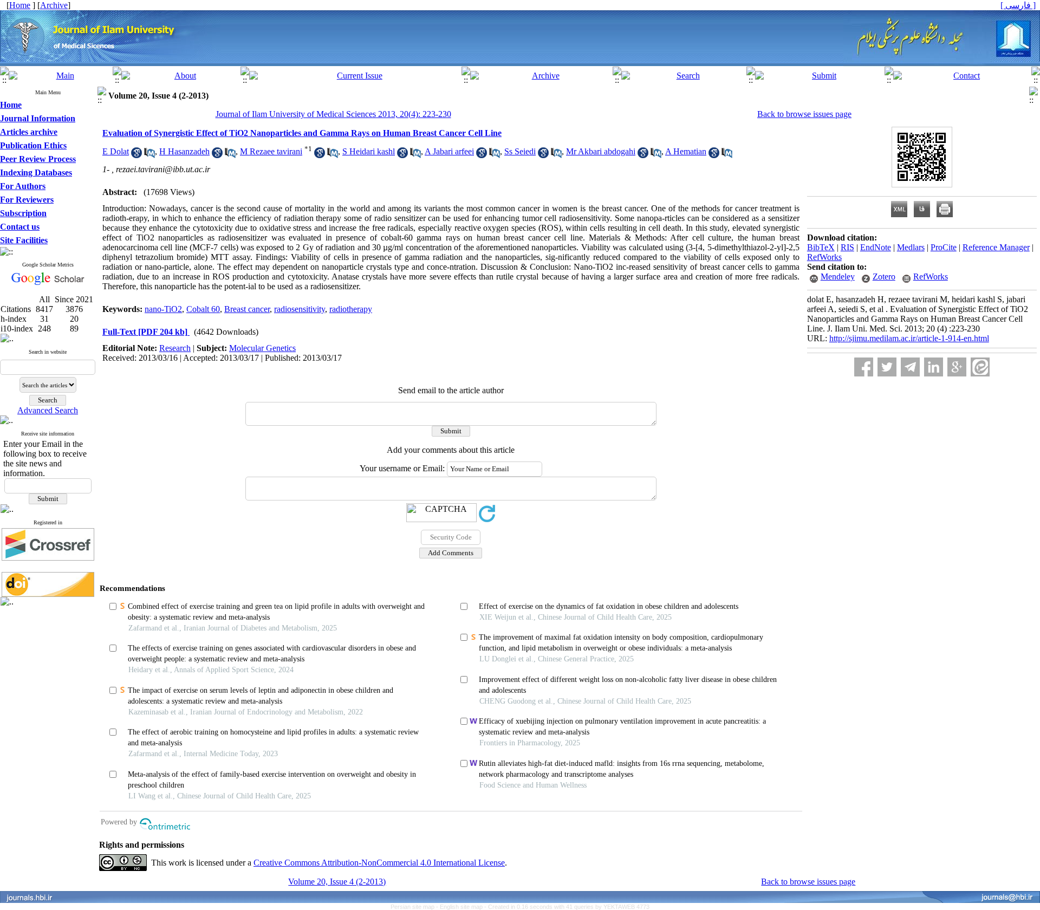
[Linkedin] (933, 367)
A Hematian (685, 151)
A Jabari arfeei (449, 151)
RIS (847, 247)
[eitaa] (980, 367)
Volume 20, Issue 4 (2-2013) (337, 881)
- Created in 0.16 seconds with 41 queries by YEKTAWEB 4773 (566, 906)
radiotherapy (350, 309)
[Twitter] (886, 367)
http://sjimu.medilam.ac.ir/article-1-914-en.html (909, 338)
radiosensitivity (299, 309)
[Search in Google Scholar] (136, 155)
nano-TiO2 (163, 309)
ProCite (944, 247)
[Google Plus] (956, 367)
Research (175, 348)
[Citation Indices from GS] (47, 283)
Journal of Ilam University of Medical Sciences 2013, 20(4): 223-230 (333, 114)
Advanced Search (47, 410)
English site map (462, 906)
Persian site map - (415, 906)
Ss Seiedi (520, 151)
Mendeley (838, 276)
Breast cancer (247, 309)
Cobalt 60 (203, 309)
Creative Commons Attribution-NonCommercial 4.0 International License (379, 862)
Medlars (911, 247)
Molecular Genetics (262, 348)
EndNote (875, 247)
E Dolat (115, 151)
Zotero (884, 276)
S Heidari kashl (368, 151)
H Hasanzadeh (184, 151)
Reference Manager (996, 247)
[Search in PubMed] (149, 155)
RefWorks (824, 257)
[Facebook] (863, 367)
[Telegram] (910, 367)
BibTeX (821, 247)
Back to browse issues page (804, 114)
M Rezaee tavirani (271, 151)
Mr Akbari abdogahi (600, 151)
